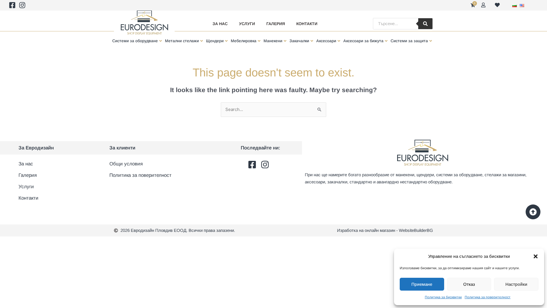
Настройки (516, 284)
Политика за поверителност (488, 297)
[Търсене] (425, 23)
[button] (535, 256)
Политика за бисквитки (443, 297)
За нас (220, 23)
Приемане (421, 284)
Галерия (275, 23)
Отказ (469, 284)
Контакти (306, 23)
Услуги (247, 23)
